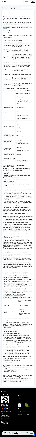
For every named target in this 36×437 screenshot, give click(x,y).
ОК (31, 433)
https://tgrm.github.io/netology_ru (22, 296)
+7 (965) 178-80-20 (4, 413)
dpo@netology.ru (17, 336)
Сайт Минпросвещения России (24, 411)
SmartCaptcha (16, 433)
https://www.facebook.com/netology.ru (17, 295)
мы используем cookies (24, 432)
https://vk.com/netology (6, 295)
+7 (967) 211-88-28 (4, 415)
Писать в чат (3, 418)
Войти (33, 1)
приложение (3, 406)
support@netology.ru (5, 419)
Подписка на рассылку (6, 411)
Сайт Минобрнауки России (23, 410)
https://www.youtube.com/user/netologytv (9, 296)
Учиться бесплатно (27, 4)
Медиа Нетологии (26, 1)
